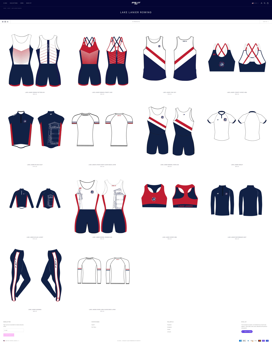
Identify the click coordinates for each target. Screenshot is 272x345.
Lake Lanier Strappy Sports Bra (237, 92)
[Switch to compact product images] (7, 22)
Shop (9, 8)
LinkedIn (169, 332)
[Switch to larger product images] (2, 22)
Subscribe (8, 334)
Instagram (169, 327)
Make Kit (29, 3)
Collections (14, 3)
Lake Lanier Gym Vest (169, 92)
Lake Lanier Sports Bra (169, 237)
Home (4, 8)
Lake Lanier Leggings (34, 309)
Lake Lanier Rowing (16, 8)
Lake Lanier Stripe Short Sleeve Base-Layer (102, 164)
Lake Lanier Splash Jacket (35, 237)
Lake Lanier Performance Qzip (237, 237)
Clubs (5, 3)
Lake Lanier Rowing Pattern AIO (35, 92)
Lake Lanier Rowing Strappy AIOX (102, 92)
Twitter (168, 329)
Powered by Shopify (135, 340)
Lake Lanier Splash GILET (35, 164)
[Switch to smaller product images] (5, 22)
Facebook (169, 324)
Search (93, 324)
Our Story (94, 327)
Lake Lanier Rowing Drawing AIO (102, 237)
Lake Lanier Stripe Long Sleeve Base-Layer (102, 309)
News (22, 3)
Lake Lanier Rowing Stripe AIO (170, 164)
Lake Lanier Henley (237, 164)
